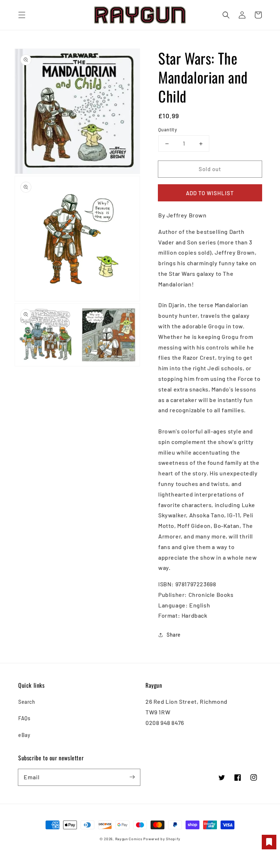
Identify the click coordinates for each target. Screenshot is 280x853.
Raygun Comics (129, 839)
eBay (24, 735)
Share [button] (174, 635)
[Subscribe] (132, 777)
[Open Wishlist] (269, 842)
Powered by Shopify (161, 839)
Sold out (210, 169)
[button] (22, 15)
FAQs (24, 718)
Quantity (167, 129)
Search (26, 702)
